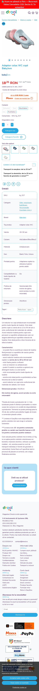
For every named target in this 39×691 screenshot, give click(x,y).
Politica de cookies (21, 669)
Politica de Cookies (9, 565)
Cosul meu (23, 560)
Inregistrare (24, 578)
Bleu (14, 108)
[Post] (8, 184)
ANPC (4, 585)
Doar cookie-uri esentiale (20, 683)
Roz (4, 112)
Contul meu (24, 575)
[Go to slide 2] (12, 60)
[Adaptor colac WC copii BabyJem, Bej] (5, 157)
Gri (31, 108)
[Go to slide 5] (21, 60)
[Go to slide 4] (18, 60)
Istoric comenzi (25, 583)
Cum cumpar (24, 558)
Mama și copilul (25, 20)
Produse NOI (6, 553)
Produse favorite (26, 585)
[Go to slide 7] (27, 60)
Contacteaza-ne (8, 578)
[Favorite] (33, 13)
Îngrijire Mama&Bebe (9, 20)
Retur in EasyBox (26, 590)
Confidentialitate (8, 560)
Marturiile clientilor (8, 563)
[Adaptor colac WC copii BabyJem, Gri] (33, 148)
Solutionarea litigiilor (9, 588)
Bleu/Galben (23, 108)
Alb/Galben (6, 108)
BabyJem (22, 217)
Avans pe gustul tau (22, 98)
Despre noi (6, 555)
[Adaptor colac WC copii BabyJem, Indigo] (15, 148)
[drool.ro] (12, 13)
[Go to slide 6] (24, 60)
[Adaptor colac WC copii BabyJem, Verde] (24, 148)
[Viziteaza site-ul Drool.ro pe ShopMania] (19, 655)
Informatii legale (8, 575)
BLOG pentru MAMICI (10, 550)
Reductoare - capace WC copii (28, 310)
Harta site (5, 583)
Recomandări (24, 208)
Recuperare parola (26, 580)
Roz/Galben (12, 112)
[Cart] (36, 13)
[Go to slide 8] (29, 60)
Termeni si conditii (8, 558)
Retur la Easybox (26, 555)
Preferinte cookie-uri (19, 687)
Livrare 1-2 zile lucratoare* (14, 165)
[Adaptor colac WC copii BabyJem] (5, 149)
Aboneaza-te (20, 615)
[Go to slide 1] (9, 60)
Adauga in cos (10, 131)
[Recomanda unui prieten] (18, 184)
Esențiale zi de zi (25, 210)
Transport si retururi (27, 565)
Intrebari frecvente (9, 580)
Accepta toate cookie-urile (19, 678)
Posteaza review (19, 485)
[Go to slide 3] (15, 60)
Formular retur (25, 588)
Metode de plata (26, 563)
